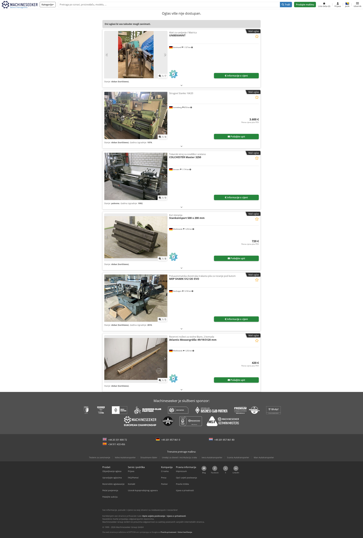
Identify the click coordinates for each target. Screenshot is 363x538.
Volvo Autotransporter (125, 457)
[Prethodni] (107, 54)
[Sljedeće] (165, 54)
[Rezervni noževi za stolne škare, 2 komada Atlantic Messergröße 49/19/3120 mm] (135, 359)
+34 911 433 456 (116, 444)
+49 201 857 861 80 (224, 439)
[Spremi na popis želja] (257, 36)
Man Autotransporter (264, 457)
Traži (287, 4)
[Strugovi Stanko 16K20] (135, 115)
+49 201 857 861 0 (170, 439)
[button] (357, 4)
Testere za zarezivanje (99, 457)
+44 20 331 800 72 (117, 439)
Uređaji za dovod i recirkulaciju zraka (179, 457)
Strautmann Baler (148, 457)
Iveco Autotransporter (212, 457)
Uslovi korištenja (185, 532)
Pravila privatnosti (168, 532)
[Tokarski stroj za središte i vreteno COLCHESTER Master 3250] (135, 176)
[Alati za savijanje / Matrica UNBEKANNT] (135, 54)
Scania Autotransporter (238, 457)
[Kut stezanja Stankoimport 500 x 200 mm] (135, 237)
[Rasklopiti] (181, 85)
